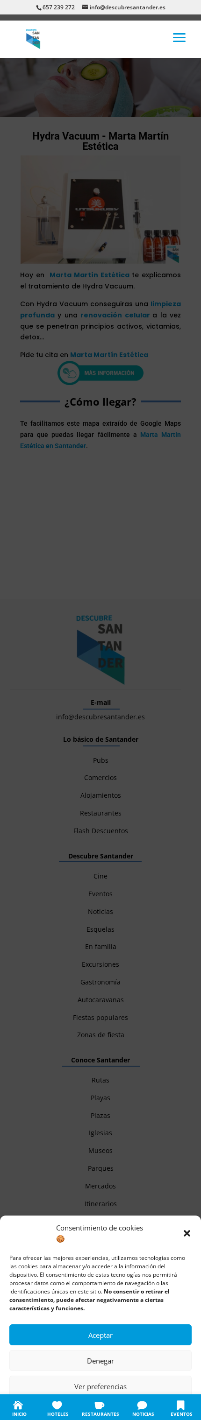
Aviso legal (157, 1407)
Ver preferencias (100, 1386)
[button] (187, 1233)
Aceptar (100, 1335)
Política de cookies (54, 1407)
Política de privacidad (110, 1407)
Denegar (100, 1360)
